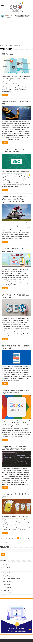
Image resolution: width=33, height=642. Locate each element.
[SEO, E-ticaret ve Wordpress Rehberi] (16, 7)
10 (29, 540)
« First (2, 538)
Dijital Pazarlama (7, 567)
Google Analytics (7, 575)
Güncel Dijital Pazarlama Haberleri (12, 578)
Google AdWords (7, 573)
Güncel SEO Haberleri (8, 581)
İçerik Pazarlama (7, 584)
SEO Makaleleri (7, 587)
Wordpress (6, 596)
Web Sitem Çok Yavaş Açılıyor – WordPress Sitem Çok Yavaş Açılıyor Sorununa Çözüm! (15, 199)
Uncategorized (7, 593)
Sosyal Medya (6, 590)
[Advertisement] (16, 29)
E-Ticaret (5, 570)
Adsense (5, 564)
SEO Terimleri (8, 54)
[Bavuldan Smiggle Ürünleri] (16, 16)
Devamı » (5, 95)
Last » (5, 542)
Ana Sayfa (4, 45)
